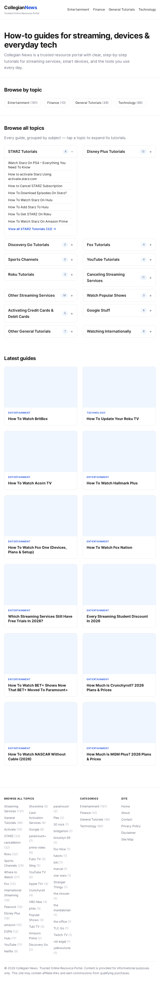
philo (35, 908)
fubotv (60, 855)
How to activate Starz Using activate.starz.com (29, 176)
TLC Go (61, 928)
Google (36, 829)
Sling (34, 865)
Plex (59, 817)
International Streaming (12, 895)
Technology (147, 9)
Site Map (127, 839)
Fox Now (62, 849)
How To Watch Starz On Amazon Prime (38, 221)
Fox (10, 884)
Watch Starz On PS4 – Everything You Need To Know (37, 165)
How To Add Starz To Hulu (28, 207)
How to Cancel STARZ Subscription (35, 186)
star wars (62, 875)
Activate (13, 829)
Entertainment (78, 9)
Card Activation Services (37, 817)
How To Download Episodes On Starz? (37, 193)
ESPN (11, 931)
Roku (11, 854)
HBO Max (38, 902)
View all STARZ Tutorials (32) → (32, 229)
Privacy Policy (131, 826)
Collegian (21, 10)
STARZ (12, 836)
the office (62, 921)
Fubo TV (37, 859)
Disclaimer (128, 832)
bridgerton (63, 831)
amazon (13, 925)
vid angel (62, 941)
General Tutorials (122, 9)
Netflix (11, 951)
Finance (99, 9)
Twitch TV (63, 935)
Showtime (38, 806)
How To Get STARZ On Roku (29, 214)
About (125, 813)
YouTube (13, 944)
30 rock (61, 824)
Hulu (10, 938)
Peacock (13, 907)
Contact (126, 819)
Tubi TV (36, 926)
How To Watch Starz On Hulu (30, 200)
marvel (60, 869)
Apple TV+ (38, 884)
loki (58, 862)
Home (125, 806)
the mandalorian (62, 910)
